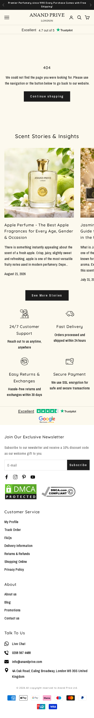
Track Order (12, 529)
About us (10, 594)
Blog (7, 602)
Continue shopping (47, 96)
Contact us (11, 618)
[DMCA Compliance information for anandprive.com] (58, 492)
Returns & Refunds (17, 553)
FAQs (8, 537)
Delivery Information (18, 545)
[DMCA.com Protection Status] (20, 492)
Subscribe (78, 465)
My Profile (11, 521)
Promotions (12, 610)
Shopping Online (15, 561)
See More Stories (47, 295)
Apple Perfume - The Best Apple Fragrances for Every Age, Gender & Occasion (38, 231)
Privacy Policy (14, 569)
